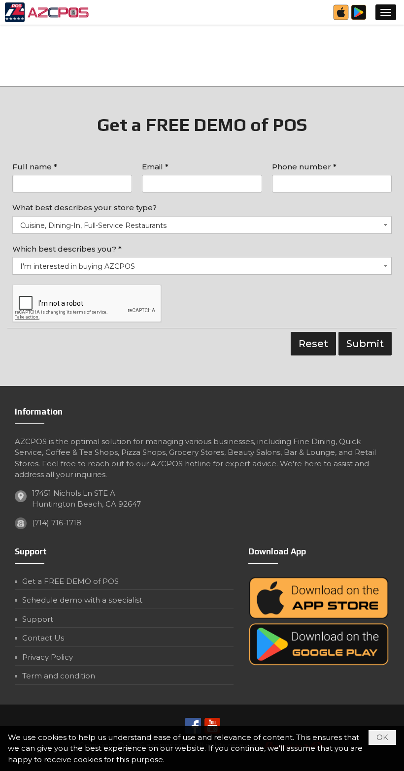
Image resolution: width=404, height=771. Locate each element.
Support (37, 619)
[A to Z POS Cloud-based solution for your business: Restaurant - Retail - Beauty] (48, 12)
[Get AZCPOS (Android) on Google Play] (359, 18)
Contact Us (43, 637)
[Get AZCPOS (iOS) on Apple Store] (341, 18)
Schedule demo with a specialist (82, 600)
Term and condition (58, 675)
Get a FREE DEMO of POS (70, 581)
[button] (386, 12)
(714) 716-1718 (56, 522)
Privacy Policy (47, 657)
